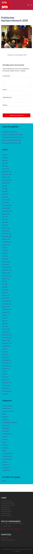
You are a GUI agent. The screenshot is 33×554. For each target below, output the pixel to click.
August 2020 (5, 346)
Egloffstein (5, 417)
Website (5, 105)
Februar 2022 (6, 295)
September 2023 (7, 242)
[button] (28, 5)
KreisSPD (5, 436)
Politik (4, 451)
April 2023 (5, 256)
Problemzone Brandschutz (10, 132)
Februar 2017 (6, 380)
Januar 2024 (5, 231)
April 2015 (5, 394)
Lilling (4, 442)
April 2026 (5, 163)
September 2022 (7, 276)
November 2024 (7, 205)
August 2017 (5, 368)
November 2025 (7, 174)
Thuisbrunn (5, 465)
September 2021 (7, 309)
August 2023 (5, 245)
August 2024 (5, 214)
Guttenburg (5, 425)
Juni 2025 (5, 188)
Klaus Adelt (5, 431)
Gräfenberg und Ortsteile (9, 422)
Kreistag (4, 439)
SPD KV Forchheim (6, 511)
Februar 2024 (6, 228)
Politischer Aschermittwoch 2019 (17, 55)
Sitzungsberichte (7, 456)
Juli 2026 (4, 155)
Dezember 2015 (6, 391)
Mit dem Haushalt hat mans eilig (11, 140)
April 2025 (5, 194)
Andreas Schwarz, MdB (7, 505)
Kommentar (7, 76)
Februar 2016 (6, 385)
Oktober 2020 (6, 340)
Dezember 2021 (6, 301)
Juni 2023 (5, 250)
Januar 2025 (5, 202)
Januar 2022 (5, 298)
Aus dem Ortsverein (8, 411)
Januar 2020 (5, 357)
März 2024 (5, 225)
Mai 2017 (4, 374)
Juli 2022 (4, 281)
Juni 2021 (5, 318)
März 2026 (5, 166)
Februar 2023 (6, 262)
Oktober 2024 (6, 208)
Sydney (18, 551)
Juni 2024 (5, 217)
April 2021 (5, 323)
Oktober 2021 (6, 307)
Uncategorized (6, 467)
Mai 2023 (4, 253)
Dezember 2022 (6, 267)
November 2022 (7, 270)
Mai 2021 (4, 321)
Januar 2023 (5, 264)
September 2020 (7, 343)
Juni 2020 (5, 352)
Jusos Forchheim (6, 513)
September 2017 (7, 366)
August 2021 (5, 312)
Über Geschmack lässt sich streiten (12, 134)
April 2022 (5, 290)
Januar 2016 (5, 388)
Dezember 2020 (6, 335)
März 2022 (5, 292)
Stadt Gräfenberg (6, 515)
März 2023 (5, 259)
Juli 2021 (4, 315)
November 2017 (7, 363)
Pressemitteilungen (8, 453)
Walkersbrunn (6, 470)
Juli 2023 (4, 247)
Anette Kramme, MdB (7, 503)
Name (5, 89)
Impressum (4, 538)
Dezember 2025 (6, 172)
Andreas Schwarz (7, 406)
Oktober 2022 (6, 273)
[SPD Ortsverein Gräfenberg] (5, 5)
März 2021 (5, 326)
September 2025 (7, 180)
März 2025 (5, 197)
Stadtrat (4, 462)
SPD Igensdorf (5, 507)
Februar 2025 (6, 200)
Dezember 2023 (6, 233)
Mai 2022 (4, 287)
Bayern (4, 414)
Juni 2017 (5, 371)
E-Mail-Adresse (7, 97)
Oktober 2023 (6, 239)
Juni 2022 (5, 284)
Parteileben (5, 448)
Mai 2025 (4, 191)
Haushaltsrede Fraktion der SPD (11, 143)
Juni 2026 (5, 157)
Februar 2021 (6, 329)
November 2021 (7, 304)
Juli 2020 (4, 349)
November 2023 (7, 236)
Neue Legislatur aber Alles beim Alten (13, 137)
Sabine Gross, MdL (6, 501)
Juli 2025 (4, 186)
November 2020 (7, 337)
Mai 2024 (4, 219)
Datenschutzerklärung (7, 540)
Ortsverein (5, 445)
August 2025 (5, 183)
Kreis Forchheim (7, 434)
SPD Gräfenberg (7, 459)
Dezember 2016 (6, 382)
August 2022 (5, 278)
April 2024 (5, 222)
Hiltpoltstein (5, 428)
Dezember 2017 (6, 360)
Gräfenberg (5, 420)
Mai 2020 (4, 354)
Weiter (4, 481)
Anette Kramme (6, 408)
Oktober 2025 (6, 177)
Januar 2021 (5, 332)
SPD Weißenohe (5, 509)
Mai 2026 (4, 160)
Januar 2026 (5, 169)
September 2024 (7, 211)
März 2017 (5, 377)
